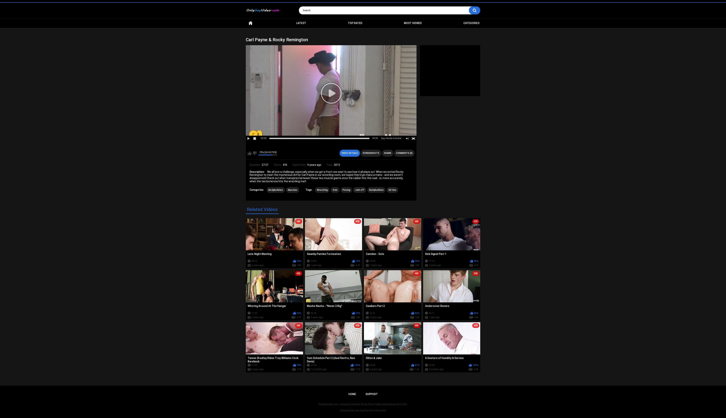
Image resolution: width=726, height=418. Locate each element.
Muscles (292, 190)
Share (387, 153)
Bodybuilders (275, 190)
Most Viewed (413, 23)
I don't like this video (255, 153)
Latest (301, 23)
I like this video (250, 153)
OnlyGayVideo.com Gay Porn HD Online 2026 (363, 410)
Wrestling (322, 190)
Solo (335, 190)
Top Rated (355, 23)
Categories (471, 23)
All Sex (392, 190)
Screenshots (371, 153)
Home (250, 23)
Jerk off (359, 190)
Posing (346, 190)
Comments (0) (404, 153)
